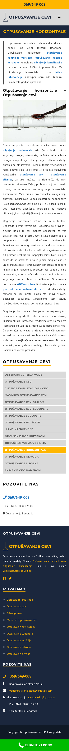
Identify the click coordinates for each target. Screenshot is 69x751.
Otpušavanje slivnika (21, 463)
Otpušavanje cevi (18, 381)
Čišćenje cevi (14, 613)
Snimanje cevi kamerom (23, 470)
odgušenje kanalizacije (17, 566)
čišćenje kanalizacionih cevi (49, 561)
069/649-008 (34, 4)
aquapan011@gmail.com (41, 697)
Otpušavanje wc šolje (22, 422)
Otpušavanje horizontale (25, 449)
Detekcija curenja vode (23, 374)
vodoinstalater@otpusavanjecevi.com (30, 690)
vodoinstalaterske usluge (17, 570)
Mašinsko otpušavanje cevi (26, 395)
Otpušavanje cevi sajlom (24, 402)
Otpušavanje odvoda (22, 456)
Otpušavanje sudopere (23, 415)
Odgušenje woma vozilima (25, 442)
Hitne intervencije (19, 429)
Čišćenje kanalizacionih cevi (26, 388)
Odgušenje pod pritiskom (25, 436)
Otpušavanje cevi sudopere (26, 408)
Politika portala (52, 732)
